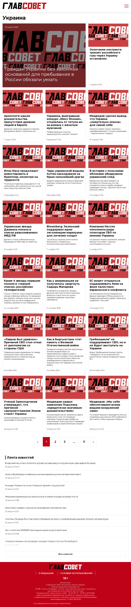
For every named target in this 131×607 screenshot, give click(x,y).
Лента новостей (20, 457)
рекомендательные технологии (84, 603)
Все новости (65, 554)
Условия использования (76, 573)
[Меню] (125, 6)
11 (84, 441)
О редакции (46, 573)
